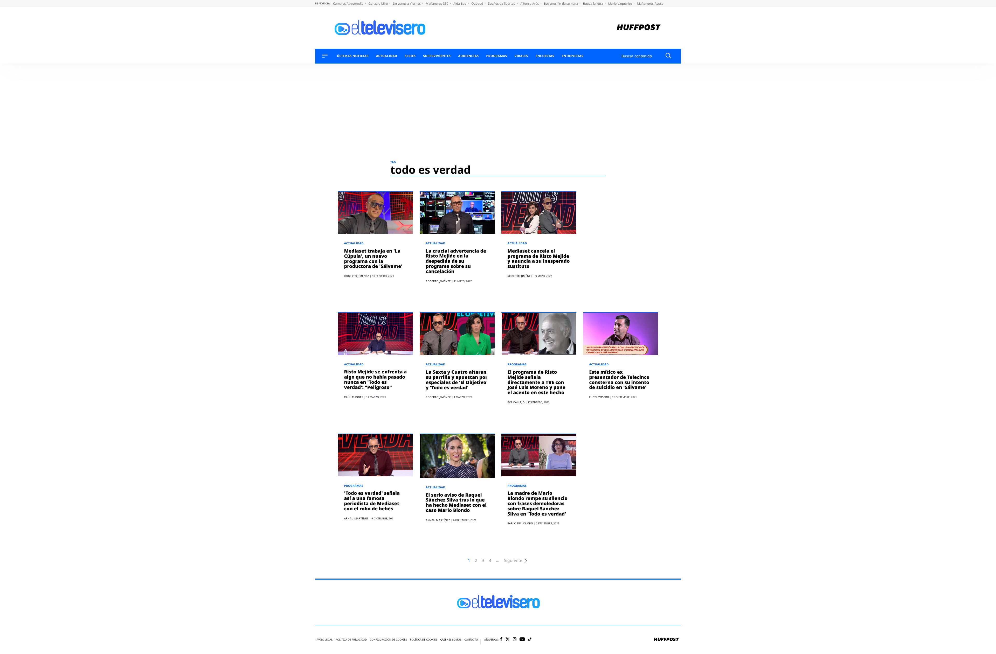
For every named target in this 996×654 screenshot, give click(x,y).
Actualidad (386, 56)
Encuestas (545, 56)
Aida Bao (460, 3)
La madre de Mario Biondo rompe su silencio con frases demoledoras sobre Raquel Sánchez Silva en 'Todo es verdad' (538, 503)
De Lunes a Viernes (407, 3)
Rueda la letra (593, 3)
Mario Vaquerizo (620, 3)
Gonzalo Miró (378, 3)
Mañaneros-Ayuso (650, 3)
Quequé (477, 3)
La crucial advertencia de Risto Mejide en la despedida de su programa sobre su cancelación (456, 261)
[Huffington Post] (638, 27)
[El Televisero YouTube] (522, 639)
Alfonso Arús (530, 3)
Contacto (471, 639)
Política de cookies (423, 639)
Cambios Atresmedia (348, 3)
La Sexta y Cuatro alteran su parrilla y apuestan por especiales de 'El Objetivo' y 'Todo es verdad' (457, 380)
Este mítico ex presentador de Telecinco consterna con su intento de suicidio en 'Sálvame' (619, 380)
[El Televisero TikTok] (529, 639)
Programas (496, 56)
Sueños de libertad (502, 3)
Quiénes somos (450, 639)
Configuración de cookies (388, 639)
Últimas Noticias (353, 56)
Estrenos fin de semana (561, 3)
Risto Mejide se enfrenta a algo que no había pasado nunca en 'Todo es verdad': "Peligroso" (375, 379)
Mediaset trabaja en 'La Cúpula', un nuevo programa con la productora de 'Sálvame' (373, 258)
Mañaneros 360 (437, 3)
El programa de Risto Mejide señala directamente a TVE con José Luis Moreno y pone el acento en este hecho (536, 382)
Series (410, 56)
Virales (521, 56)
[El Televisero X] (508, 639)
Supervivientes (437, 56)
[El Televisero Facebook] (501, 639)
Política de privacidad (351, 639)
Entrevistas (572, 56)
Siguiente (513, 560)
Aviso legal (325, 639)
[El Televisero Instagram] (514, 639)
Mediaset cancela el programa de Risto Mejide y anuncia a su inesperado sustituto (539, 258)
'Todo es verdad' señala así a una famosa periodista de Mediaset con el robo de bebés (372, 501)
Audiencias (468, 56)
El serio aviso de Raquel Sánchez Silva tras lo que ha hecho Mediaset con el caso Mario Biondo (456, 502)
